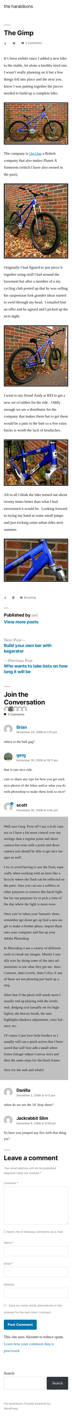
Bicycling (30, 597)
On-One (35, 153)
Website (9, 1284)
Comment (11, 1183)
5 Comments (33, 43)
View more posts (21, 621)
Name (9, 1242)
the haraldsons (18, 6)
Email (8, 1263)
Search (9, 1373)
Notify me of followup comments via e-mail (35, 1232)
